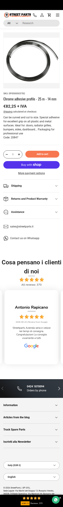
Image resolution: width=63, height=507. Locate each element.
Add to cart (42, 154)
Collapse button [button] (60, 498)
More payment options (31, 173)
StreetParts (16, 488)
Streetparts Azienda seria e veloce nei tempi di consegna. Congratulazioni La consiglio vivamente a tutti (32, 333)
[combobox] (31, 23)
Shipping (7, 111)
